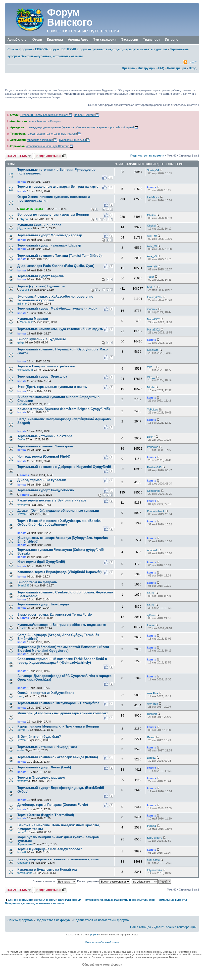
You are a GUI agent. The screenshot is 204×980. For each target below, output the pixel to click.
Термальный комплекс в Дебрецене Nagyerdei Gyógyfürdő (64, 467)
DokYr (21, 439)
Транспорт (151, 39)
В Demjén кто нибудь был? (39, 736)
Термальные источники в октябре (44, 436)
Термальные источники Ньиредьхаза (47, 747)
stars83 (24, 289)
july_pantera (24, 228)
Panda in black (156, 511)
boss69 (21, 852)
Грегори (152, 713)
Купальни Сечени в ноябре (39, 225)
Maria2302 (26, 322)
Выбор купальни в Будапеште (41, 339)
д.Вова (151, 615)
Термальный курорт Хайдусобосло (45, 490)
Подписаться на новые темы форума (101, 920)
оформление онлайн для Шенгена (47, 146)
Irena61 (22, 832)
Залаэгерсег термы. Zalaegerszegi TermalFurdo (54, 614)
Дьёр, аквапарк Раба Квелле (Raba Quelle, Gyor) (55, 266)
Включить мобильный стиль (102, 942)
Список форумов (20, 49)
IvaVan (21, 513)
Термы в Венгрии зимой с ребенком (46, 366)
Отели (37, 39)
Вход (193, 68)
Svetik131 (23, 585)
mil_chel (22, 303)
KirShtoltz (152, 349)
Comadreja (153, 490)
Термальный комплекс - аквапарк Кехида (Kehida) (57, 757)
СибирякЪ (23, 862)
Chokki (151, 215)
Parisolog (152, 446)
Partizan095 (154, 467)
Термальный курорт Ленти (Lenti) (44, 767)
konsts (21, 181)
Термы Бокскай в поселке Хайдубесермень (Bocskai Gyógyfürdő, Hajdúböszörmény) (59, 522)
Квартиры (55, 39)
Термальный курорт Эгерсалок (42, 376)
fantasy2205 (154, 297)
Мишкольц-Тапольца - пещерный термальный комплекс (62, 713)
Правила (128, 68)
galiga (20, 342)
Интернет (172, 39)
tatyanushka (24, 872)
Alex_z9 (152, 235)
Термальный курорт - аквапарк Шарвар (49, 245)
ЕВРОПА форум (47, 49)
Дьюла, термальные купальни (41, 480)
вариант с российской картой (115, 127)
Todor (150, 276)
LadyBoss (153, 197)
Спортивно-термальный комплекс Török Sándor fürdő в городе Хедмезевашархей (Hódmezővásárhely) (62, 660)
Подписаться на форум (49, 154)
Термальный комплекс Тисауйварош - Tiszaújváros (58, 703)
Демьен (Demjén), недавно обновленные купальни (58, 510)
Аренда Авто (78, 39)
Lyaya (150, 625)
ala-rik (150, 592)
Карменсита (25, 844)
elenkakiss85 (25, 369)
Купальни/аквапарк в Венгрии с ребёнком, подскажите (61, 625)
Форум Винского (70, 17)
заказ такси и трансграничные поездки (52, 133)
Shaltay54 (153, 170)
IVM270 (151, 286)
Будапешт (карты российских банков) (44, 114)
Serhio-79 (23, 729)
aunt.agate (153, 859)
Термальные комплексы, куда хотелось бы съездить (60, 329)
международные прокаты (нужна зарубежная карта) (62, 127)
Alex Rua (152, 693)
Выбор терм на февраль (37, 582)
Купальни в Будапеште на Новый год (47, 869)
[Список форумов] (26, 19)
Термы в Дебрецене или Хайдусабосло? (49, 849)
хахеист (22, 504)
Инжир (151, 737)
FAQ (161, 68)
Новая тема (12, 154)
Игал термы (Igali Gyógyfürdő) (41, 562)
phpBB (94, 934)
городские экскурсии (40, 139)
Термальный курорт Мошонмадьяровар (49, 235)
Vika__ (151, 366)
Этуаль (24, 219)
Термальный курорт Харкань (40, 276)
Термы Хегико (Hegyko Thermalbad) (45, 815)
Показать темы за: (45, 881)
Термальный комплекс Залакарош (45, 446)
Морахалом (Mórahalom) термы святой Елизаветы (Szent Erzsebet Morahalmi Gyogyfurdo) (63, 649)
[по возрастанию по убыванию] (152, 881)
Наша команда (140, 927)
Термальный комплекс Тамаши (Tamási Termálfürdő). (59, 255)
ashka (23, 628)
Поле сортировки (88, 881)
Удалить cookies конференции (175, 927)
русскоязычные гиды (72, 139)
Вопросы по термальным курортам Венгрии (53, 214)
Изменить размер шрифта (193, 62)
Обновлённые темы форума (102, 964)
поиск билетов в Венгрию (45, 121)
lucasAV (22, 404)
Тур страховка (104, 39)
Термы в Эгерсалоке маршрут (41, 777)
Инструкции (146, 68)
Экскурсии (129, 39)
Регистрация (176, 68)
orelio (20, 750)
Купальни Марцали (32, 319)
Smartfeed (185, 62)
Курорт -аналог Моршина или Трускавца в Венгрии (58, 726)
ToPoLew (152, 409)
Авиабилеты (17, 39)
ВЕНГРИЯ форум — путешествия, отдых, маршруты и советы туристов (114, 49)
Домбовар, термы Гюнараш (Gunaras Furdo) (52, 805)
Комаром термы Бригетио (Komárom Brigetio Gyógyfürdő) (63, 409)
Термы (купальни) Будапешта (41, 286)
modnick (152, 309)
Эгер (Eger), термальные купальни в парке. (52, 387)
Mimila (150, 387)
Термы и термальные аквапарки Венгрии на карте (57, 186)
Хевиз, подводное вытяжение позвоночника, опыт (58, 859)
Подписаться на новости (147, 155)
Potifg (20, 696)
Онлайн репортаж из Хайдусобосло (45, 693)
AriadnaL (152, 550)
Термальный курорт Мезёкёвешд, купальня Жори (57, 308)
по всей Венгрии (84, 114)
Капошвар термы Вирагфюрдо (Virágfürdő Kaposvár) (59, 572)
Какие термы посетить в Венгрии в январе (51, 500)
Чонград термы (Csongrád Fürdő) (43, 456)
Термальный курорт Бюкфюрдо (43, 604)
